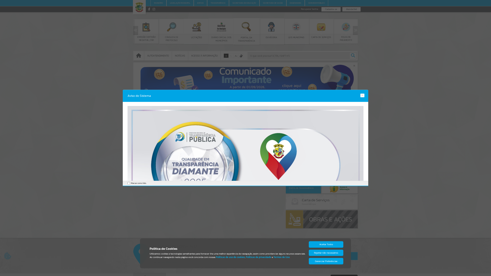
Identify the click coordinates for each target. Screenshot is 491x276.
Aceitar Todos (326, 244)
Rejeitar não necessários (326, 253)
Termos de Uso (282, 257)
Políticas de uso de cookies (230, 257)
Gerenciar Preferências (326, 261)
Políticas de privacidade (258, 257)
